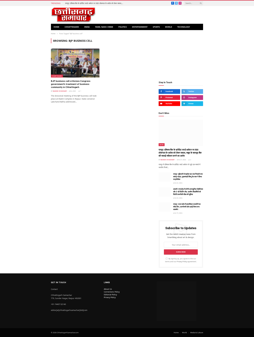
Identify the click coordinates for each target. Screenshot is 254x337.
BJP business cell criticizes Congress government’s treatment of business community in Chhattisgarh (70, 84)
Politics (122, 27)
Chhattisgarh (72, 27)
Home (56, 27)
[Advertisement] (181, 56)
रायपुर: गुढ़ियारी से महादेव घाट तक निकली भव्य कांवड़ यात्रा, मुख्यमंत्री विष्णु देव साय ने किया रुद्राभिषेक (188, 176)
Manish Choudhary (60, 91)
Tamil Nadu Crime (104, 27)
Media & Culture (196, 332)
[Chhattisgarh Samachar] (73, 15)
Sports (156, 27)
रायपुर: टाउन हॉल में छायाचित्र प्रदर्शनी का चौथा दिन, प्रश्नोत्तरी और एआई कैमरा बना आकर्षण (187, 206)
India (87, 27)
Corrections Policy (112, 292)
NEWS (162, 145)
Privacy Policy (182, 261)
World (168, 27)
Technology (183, 27)
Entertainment (140, 27)
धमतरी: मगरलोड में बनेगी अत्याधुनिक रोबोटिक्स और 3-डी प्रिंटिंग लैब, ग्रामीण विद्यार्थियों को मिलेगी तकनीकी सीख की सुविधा (188, 191)
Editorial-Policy (110, 294)
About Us (108, 289)
